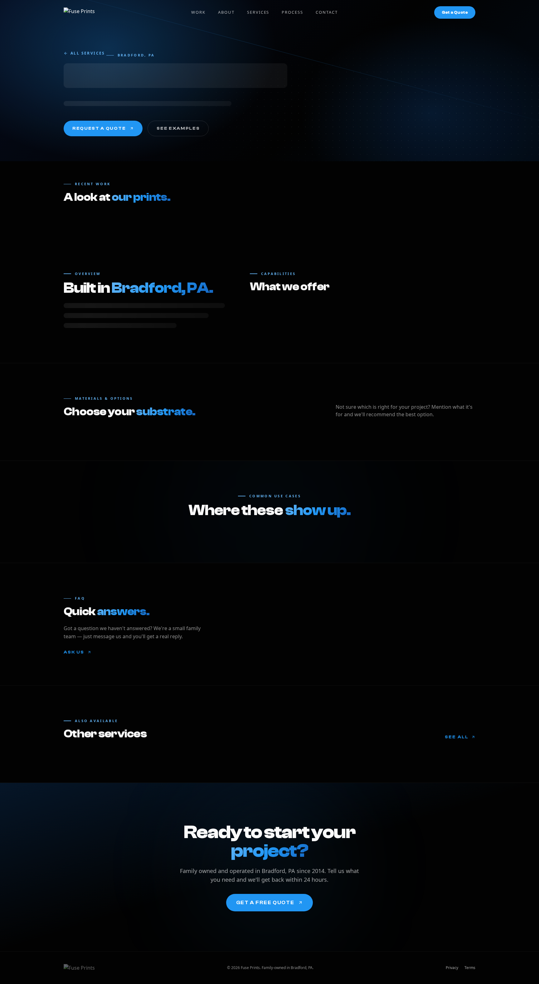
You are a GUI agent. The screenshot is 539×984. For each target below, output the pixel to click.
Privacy (452, 967)
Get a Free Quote (265, 902)
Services (258, 12)
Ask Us (74, 652)
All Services (87, 53)
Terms (469, 967)
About (226, 12)
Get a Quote (455, 12)
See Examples (178, 128)
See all (457, 737)
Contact (327, 12)
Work (198, 12)
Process (292, 12)
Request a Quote (99, 128)
